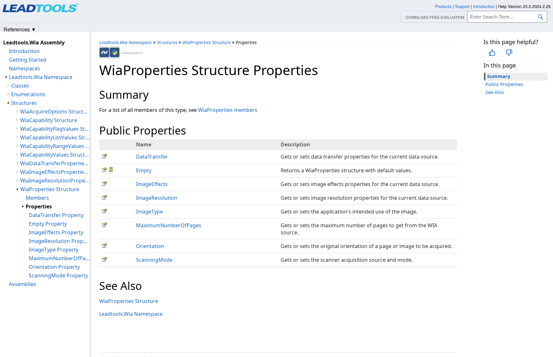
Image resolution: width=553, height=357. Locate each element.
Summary (498, 76)
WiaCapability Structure (48, 120)
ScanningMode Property (58, 275)
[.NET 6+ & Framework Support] (104, 52)
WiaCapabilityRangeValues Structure (55, 146)
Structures (167, 42)
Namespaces (24, 68)
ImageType (149, 211)
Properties (39, 206)
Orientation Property (54, 266)
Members (37, 197)
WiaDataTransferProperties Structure (55, 163)
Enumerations (28, 94)
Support (462, 6)
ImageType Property (53, 249)
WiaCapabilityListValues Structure (55, 137)
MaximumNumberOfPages (168, 225)
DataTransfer (152, 156)
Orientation (150, 246)
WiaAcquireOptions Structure (55, 111)
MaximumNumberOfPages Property (59, 258)
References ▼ (20, 29)
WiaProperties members (227, 109)
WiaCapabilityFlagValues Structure (55, 128)
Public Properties (504, 84)
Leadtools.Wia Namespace (125, 42)
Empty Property (48, 223)
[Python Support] (114, 52)
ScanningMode (154, 259)
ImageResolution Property (59, 240)
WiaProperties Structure (206, 42)
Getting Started (27, 59)
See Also (494, 92)
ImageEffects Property (56, 232)
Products (443, 6)
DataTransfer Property (56, 215)
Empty (143, 170)
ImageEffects (152, 184)
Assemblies (22, 284)
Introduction (24, 51)
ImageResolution (156, 197)
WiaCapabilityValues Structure (55, 154)
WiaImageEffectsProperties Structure (55, 171)
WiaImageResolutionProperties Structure (55, 180)
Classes (20, 85)
